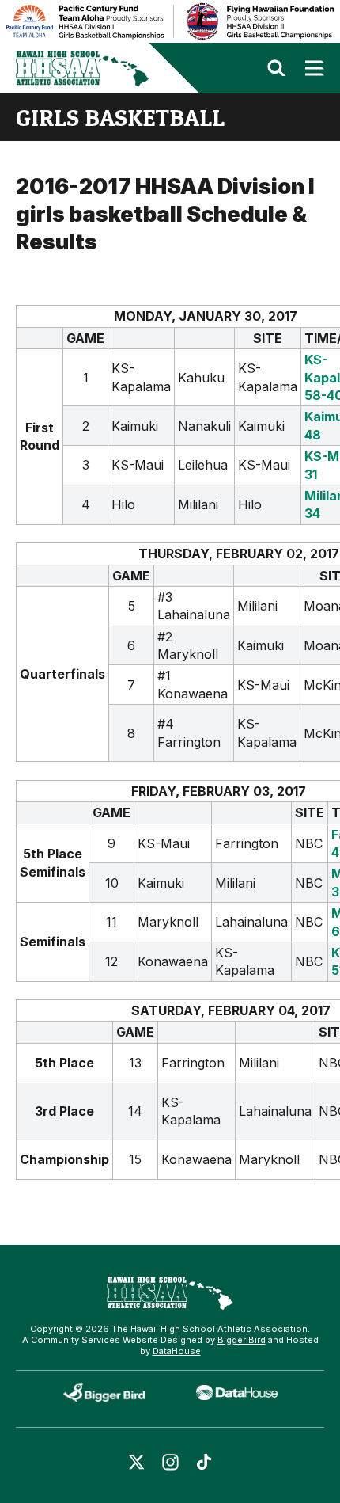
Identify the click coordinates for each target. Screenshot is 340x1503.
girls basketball (120, 117)
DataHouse (177, 1351)
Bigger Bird (241, 1339)
